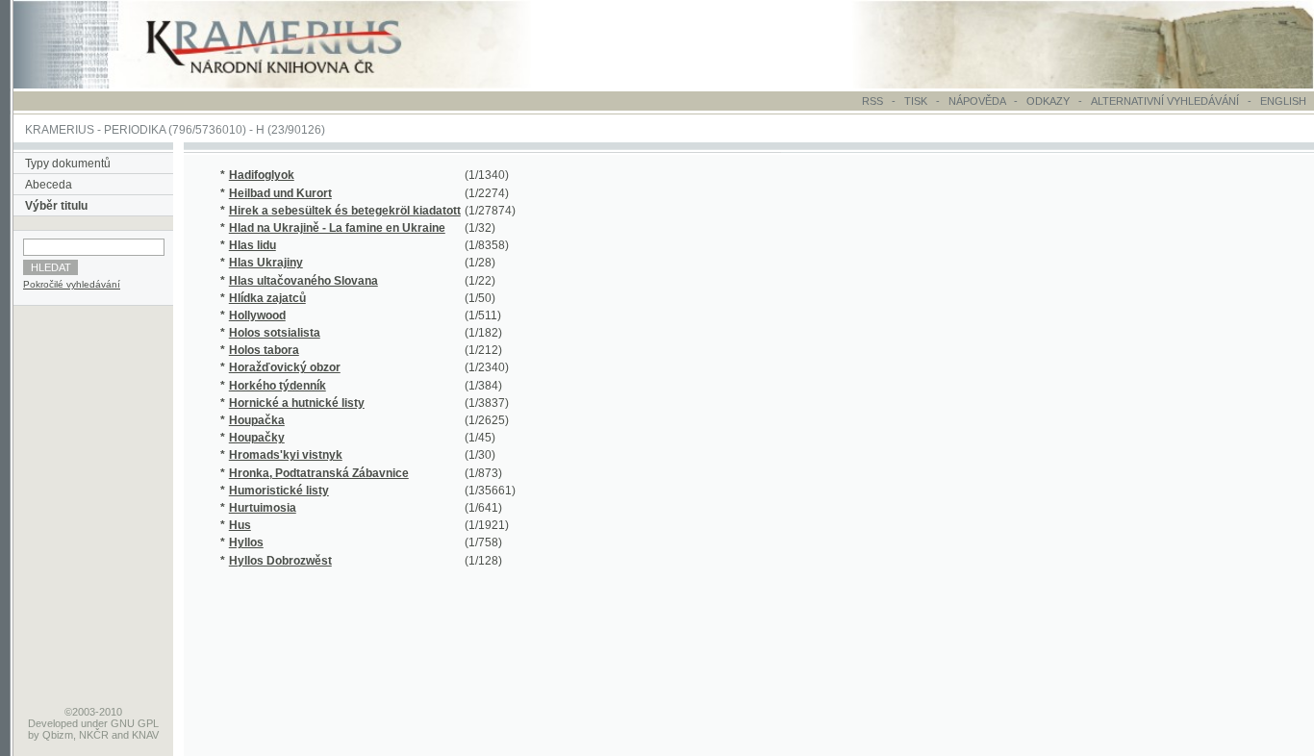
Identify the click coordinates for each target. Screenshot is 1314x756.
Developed (53, 723)
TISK (917, 101)
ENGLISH (1283, 101)
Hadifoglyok (261, 175)
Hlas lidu (252, 245)
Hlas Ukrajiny (266, 262)
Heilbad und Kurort (280, 193)
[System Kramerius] (295, 84)
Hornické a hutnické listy (297, 403)
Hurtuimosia (262, 508)
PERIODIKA (134, 130)
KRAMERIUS (59, 130)
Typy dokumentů (68, 163)
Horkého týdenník (277, 385)
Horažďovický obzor (285, 367)
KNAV (145, 735)
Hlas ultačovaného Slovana (303, 281)
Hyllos (246, 542)
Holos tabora (264, 350)
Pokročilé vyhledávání (71, 284)
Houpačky (257, 437)
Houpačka (257, 420)
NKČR (94, 735)
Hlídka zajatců (267, 298)
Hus (240, 525)
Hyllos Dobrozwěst (280, 560)
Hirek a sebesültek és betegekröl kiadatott (345, 210)
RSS (872, 101)
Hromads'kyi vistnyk (285, 455)
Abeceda (48, 184)
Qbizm (57, 735)
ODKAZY (1048, 101)
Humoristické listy (279, 490)
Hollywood (257, 315)
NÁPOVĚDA (976, 101)
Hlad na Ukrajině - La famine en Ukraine (337, 228)
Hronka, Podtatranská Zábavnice (319, 473)
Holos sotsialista (274, 333)
